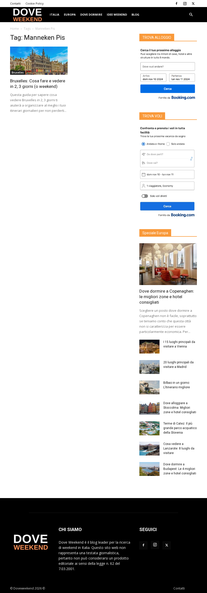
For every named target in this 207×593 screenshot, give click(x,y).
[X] (193, 3)
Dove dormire (91, 14)
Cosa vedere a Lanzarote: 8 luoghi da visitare (178, 448)
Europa (70, 14)
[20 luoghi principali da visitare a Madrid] (149, 367)
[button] (191, 14)
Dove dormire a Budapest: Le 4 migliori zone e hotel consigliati (179, 469)
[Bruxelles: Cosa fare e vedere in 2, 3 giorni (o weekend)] (39, 61)
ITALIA (54, 14)
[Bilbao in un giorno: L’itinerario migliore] (149, 387)
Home (14, 28)
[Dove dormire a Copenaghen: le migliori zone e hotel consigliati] (168, 264)
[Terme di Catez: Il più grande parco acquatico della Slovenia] (149, 428)
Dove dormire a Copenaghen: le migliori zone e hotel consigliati (166, 297)
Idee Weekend (117, 14)
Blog (135, 14)
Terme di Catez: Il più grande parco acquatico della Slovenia (180, 428)
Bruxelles (18, 72)
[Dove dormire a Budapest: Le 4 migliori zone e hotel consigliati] (149, 469)
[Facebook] (176, 3)
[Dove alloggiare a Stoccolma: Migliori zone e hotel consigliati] (149, 408)
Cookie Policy (34, 3)
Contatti (15, 3)
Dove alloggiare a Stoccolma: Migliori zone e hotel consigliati (179, 407)
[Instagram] (185, 3)
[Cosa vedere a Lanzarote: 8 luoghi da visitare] (149, 449)
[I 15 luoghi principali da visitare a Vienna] (149, 347)
